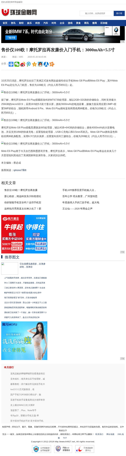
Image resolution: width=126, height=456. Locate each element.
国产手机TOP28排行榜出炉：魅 (25, 394)
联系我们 (99, 434)
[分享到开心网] (51, 64)
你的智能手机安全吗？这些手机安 (22, 202)
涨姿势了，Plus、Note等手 (23, 410)
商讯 (86, 23)
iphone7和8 (20, 170)
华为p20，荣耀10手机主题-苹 (24, 415)
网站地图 (110, 434)
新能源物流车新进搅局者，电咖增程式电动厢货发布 (25, 307)
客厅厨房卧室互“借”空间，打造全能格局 (20, 298)
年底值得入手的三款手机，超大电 (80, 202)
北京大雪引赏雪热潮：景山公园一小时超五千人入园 (25, 302)
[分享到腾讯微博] (28, 64)
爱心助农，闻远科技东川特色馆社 (22, 196)
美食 (78, 23)
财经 (21, 23)
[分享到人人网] (46, 64)
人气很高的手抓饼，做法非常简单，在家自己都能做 (25, 278)
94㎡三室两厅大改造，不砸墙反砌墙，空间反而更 (24, 283)
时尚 (54, 23)
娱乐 (29, 23)
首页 (5, 23)
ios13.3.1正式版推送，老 (22, 389)
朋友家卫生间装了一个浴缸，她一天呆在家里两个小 (25, 312)
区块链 (103, 23)
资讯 (13, 23)
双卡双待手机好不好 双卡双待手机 (26, 421)
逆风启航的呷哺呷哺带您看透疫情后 (27, 373)
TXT (65, 438)
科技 (37, 23)
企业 (62, 23)
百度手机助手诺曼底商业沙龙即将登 (27, 400)
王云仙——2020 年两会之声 (77, 208)
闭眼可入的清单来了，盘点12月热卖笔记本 (22, 317)
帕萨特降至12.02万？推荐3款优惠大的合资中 (22, 293)
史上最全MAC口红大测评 (22, 405)
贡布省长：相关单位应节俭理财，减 (27, 379)
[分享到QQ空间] (34, 64)
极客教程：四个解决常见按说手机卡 (27, 384)
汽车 (45, 23)
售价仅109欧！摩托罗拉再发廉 (20, 190)
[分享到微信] (16, 64)
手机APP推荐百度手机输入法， (79, 190)
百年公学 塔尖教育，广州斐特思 (79, 196)
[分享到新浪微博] (22, 64)
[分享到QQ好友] (40, 64)
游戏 (70, 23)
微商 (94, 23)
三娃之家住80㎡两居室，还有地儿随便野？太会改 (24, 288)
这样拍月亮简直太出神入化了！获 (22, 208)
